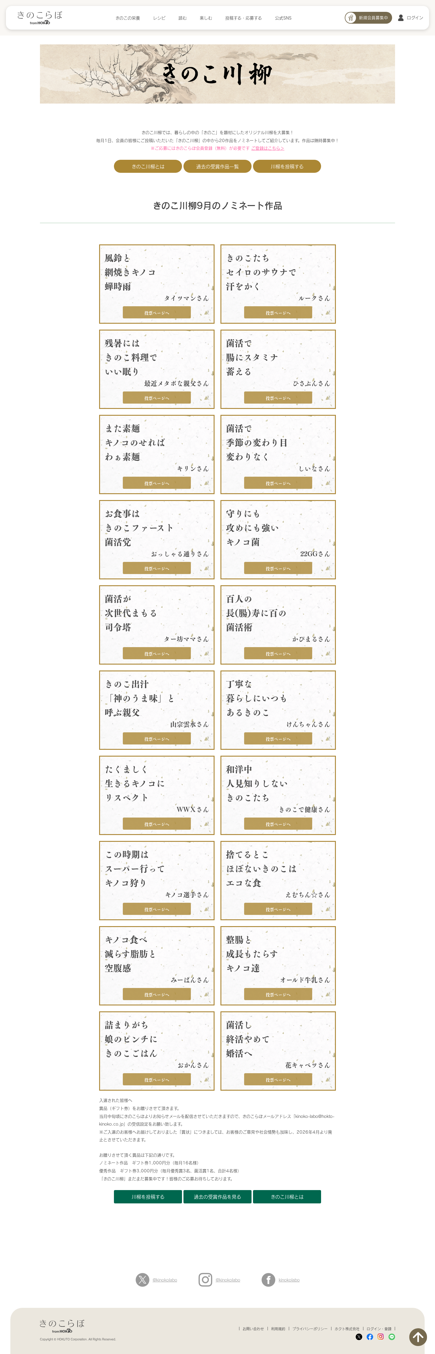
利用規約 (278, 1329)
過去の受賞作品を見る (217, 1197)
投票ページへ (156, 312)
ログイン (415, 17)
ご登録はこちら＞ (267, 148)
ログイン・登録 (379, 1329)
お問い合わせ (253, 1329)
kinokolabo (289, 1279)
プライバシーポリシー (310, 1329)
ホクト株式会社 (347, 1329)
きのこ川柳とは (148, 166)
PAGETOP (418, 1337)
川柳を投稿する (287, 166)
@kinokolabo (165, 1279)
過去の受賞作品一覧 (217, 166)
